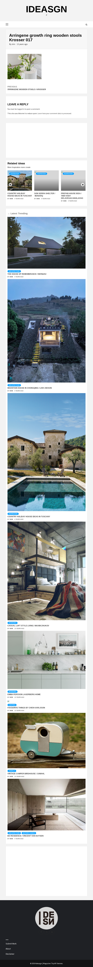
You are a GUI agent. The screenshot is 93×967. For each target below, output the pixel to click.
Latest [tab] (14, 213)
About (8, 949)
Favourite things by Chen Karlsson (26, 708)
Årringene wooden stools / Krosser (26, 88)
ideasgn (46, 9)
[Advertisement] (46, 140)
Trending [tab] (23, 213)
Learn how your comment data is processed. (54, 113)
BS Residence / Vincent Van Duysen (25, 836)
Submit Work (11, 943)
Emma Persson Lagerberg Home (24, 694)
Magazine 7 (47, 963)
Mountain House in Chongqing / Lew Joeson (29, 388)
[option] (19, 187)
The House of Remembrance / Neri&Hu (26, 274)
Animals (12, 771)
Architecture (14, 271)
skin (14, 44)
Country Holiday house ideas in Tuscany (28, 517)
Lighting (12, 705)
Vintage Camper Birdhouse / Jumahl (26, 774)
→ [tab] (8, 213)
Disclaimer (10, 954)
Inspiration (15, 173)
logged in (20, 109)
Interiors (12, 623)
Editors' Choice (29, 833)
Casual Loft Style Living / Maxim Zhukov (28, 626)
